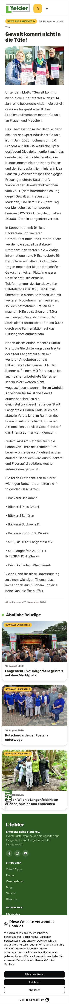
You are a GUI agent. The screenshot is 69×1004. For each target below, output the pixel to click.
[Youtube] (25, 853)
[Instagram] (17, 853)
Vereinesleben (15, 881)
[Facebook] (9, 853)
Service (11, 893)
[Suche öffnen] (37, 8)
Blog (9, 887)
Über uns (12, 899)
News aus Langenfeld (21, 21)
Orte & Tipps (14, 869)
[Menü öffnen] (47, 8)
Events (10, 875)
